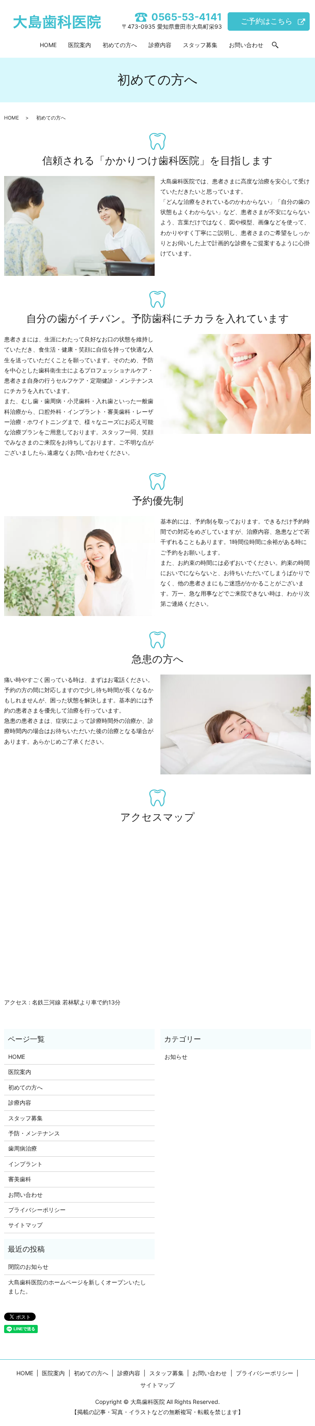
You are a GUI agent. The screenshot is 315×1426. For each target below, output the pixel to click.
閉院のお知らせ (28, 1266)
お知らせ (175, 1056)
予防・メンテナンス (34, 1133)
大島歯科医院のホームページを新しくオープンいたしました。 (77, 1287)
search (275, 45)
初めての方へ (120, 44)
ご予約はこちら (266, 21)
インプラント (25, 1163)
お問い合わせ (246, 44)
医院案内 (79, 44)
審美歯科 (19, 1179)
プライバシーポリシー (37, 1209)
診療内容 (159, 44)
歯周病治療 (22, 1148)
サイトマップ (25, 1224)
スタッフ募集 (200, 44)
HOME (48, 44)
